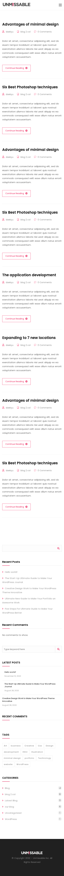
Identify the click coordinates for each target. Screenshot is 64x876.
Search (58, 548)
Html (25, 752)
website (8, 764)
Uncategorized (13, 812)
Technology (44, 758)
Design (49, 745)
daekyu (9, 31)
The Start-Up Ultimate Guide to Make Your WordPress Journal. (30, 685)
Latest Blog (11, 800)
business (16, 745)
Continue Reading (14, 68)
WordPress (23, 764)
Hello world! (11, 572)
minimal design (12, 758)
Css (40, 745)
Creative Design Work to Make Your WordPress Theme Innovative (28, 699)
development (11, 752)
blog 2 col (26, 31)
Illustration (37, 752)
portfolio (29, 758)
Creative (29, 745)
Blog (7, 788)
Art (5, 745)
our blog (9, 806)
